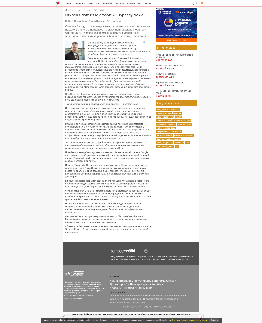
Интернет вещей (164, 135)
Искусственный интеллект (169, 132)
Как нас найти (159, 257)
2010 (95, 10)
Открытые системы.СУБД (156, 280)
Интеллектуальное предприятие (160, 299)
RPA (187, 143)
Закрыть (214, 320)
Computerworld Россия (80, 10)
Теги (111, 259)
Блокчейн (179, 143)
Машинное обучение (166, 124)
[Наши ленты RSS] (202, 3)
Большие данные (165, 143)
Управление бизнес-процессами (127, 302)
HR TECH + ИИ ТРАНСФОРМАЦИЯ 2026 (174, 92)
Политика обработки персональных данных (148, 259)
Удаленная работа (165, 117)
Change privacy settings (178, 259)
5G (177, 146)
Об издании (131, 257)
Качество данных (131, 299)
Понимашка (144, 287)
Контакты (172, 257)
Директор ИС (118, 284)
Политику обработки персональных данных (190, 320)
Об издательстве (117, 257)
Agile (171, 146)
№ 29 (102, 10)
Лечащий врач (139, 284)
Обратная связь (144, 257)
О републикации (185, 257)
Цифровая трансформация (169, 113)
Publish (156, 284)
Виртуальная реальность (168, 139)
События (80, 3)
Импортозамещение (183, 135)
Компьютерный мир (123, 280)
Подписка (107, 3)
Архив (148, 3)
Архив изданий (122, 259)
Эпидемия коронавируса (168, 109)
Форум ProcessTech (166, 73)
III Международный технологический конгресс (174, 55)
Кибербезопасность (166, 128)
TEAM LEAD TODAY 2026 (169, 65)
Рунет (178, 117)
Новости (69, 3)
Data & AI (114, 299)
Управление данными (136, 295)
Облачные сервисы (182, 120)
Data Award (162, 146)
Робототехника (164, 120)
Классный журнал (122, 287)
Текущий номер (134, 3)
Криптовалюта (184, 124)
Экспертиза (93, 3)
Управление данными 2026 (169, 82)
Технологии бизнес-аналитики (167, 295)
